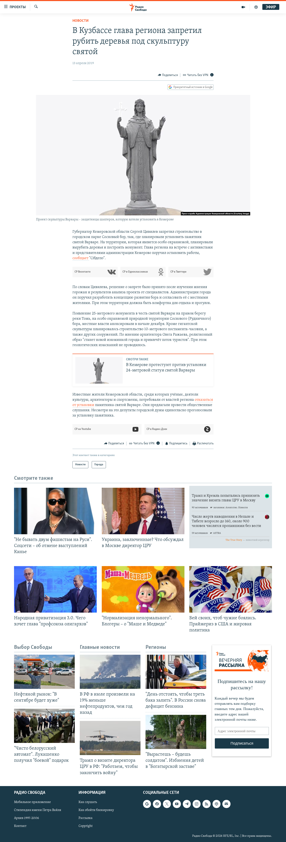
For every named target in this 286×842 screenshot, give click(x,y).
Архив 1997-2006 (26, 818)
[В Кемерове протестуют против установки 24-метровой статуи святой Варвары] (99, 370)
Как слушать (88, 802)
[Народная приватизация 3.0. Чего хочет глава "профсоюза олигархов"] (55, 589)
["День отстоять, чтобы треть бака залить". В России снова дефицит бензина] (176, 672)
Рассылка (86, 818)
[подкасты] (256, 7)
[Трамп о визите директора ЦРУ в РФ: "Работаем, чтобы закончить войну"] (110, 738)
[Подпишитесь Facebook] (157, 804)
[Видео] (243, 7)
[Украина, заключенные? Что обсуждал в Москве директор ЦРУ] (143, 511)
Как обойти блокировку (96, 810)
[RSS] (206, 804)
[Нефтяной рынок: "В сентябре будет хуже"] (44, 672)
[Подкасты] (216, 804)
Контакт (20, 826)
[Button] (168, 75)
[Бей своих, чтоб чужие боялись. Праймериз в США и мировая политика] (230, 589)
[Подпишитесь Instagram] (197, 804)
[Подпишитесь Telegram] (187, 804)
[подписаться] (226, 804)
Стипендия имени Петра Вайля (37, 810)
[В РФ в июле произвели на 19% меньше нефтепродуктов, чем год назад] (110, 672)
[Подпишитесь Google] (147, 804)
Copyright (86, 826)
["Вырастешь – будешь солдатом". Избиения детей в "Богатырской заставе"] (176, 732)
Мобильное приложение (32, 802)
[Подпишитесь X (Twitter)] (167, 804)
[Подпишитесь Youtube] (177, 804)
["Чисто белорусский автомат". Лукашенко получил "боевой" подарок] (44, 726)
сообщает (80, 258)
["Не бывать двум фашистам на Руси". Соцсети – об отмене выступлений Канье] (55, 511)
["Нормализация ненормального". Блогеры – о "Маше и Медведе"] (143, 589)
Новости (80, 21)
